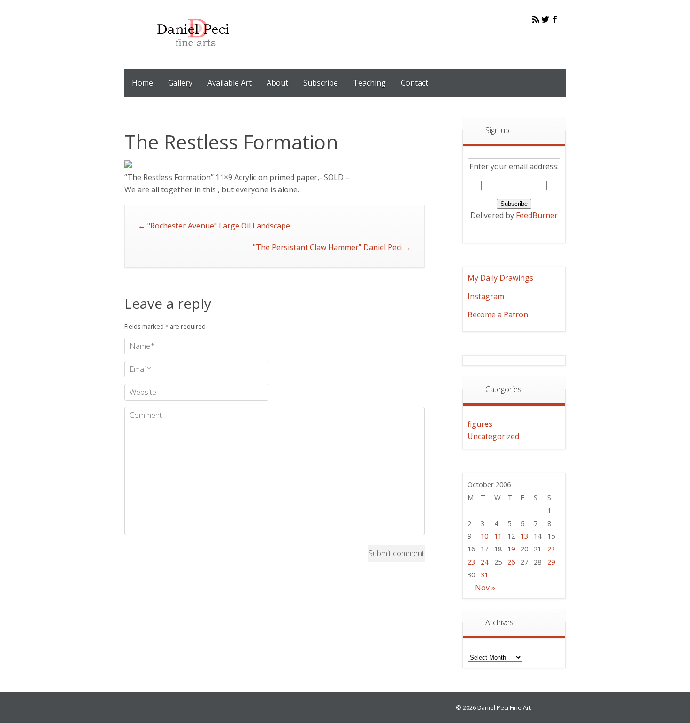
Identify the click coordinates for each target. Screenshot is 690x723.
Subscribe (320, 83)
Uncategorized (493, 436)
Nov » (485, 587)
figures (480, 424)
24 (484, 561)
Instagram (486, 296)
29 (551, 561)
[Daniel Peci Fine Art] (193, 53)
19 (511, 548)
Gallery (180, 83)
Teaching (369, 83)
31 (484, 574)
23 (471, 561)
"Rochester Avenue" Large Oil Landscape (214, 225)
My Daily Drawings (500, 278)
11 (498, 536)
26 (511, 561)
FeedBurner (537, 215)
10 (484, 536)
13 (524, 536)
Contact (414, 83)
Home (142, 83)
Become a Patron (498, 314)
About (277, 83)
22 (551, 548)
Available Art (229, 83)
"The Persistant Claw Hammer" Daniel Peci (332, 247)
